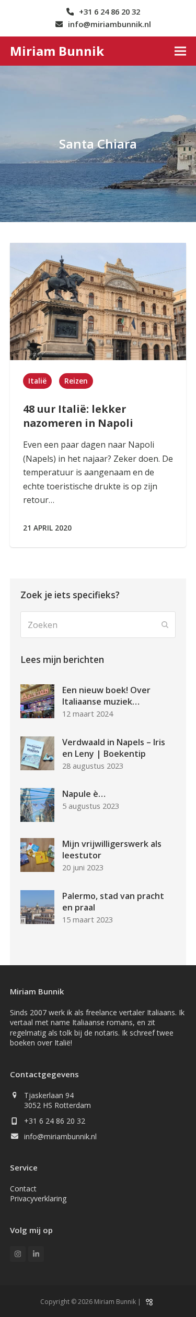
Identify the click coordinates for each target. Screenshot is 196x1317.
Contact (23, 1188)
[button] (180, 50)
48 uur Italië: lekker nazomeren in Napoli (78, 416)
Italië (37, 381)
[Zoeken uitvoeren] (165, 625)
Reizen (76, 381)
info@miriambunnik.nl (60, 1136)
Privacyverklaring (38, 1198)
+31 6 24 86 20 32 (54, 1121)
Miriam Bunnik (57, 50)
